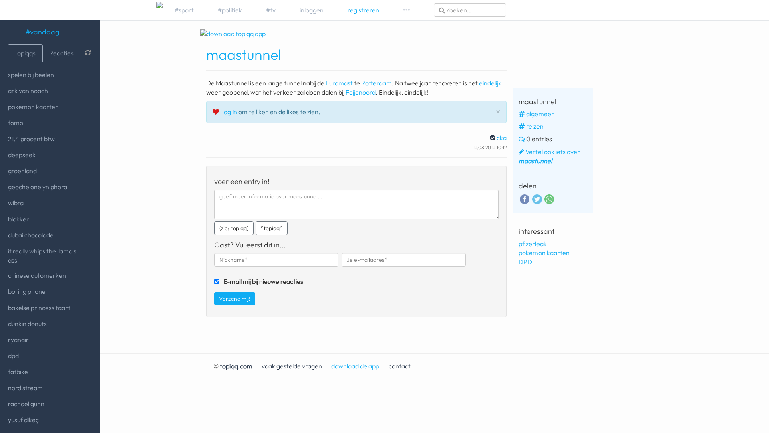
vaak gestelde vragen (292, 366)
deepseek (22, 155)
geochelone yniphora (37, 187)
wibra (16, 203)
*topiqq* (271, 228)
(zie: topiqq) (233, 228)
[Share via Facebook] (524, 198)
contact (400, 366)
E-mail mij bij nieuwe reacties (263, 281)
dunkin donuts (27, 324)
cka (502, 138)
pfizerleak (533, 244)
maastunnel (243, 54)
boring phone (27, 291)
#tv (271, 10)
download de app (355, 366)
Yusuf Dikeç (23, 420)
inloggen (312, 10)
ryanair (18, 340)
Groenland (22, 171)
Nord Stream (25, 388)
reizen (535, 126)
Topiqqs (25, 53)
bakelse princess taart (39, 308)
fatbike (18, 372)
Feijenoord (361, 92)
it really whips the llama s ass (42, 255)
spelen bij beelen (31, 75)
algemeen (540, 114)
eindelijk (490, 83)
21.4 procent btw (31, 139)
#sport (184, 10)
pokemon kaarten (33, 107)
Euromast (339, 83)
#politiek (230, 10)
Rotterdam (376, 83)
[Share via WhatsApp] (549, 199)
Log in (228, 112)
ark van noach (28, 91)
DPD (13, 356)
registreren (363, 10)
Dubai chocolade (31, 235)
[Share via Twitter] (537, 198)
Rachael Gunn (26, 404)
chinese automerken (37, 275)
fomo (15, 123)
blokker (18, 219)
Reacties (61, 53)
